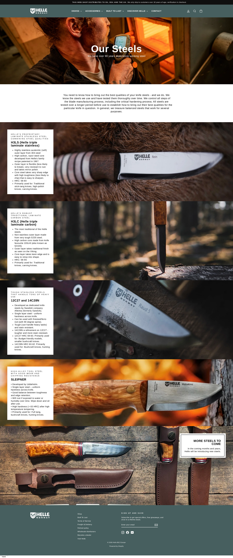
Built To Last (114, 11)
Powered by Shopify (116, 546)
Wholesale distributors (87, 531)
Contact (156, 11)
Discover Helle (136, 11)
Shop (80, 514)
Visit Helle (82, 539)
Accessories (93, 11)
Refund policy (83, 528)
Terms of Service (84, 521)
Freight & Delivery (85, 524)
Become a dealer (84, 535)
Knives (76, 11)
